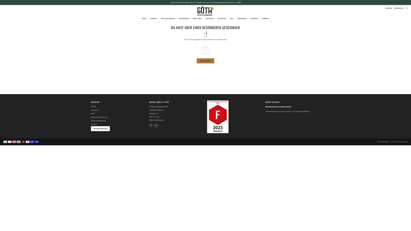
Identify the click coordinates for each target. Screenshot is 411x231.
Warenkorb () (399, 8)
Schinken (153, 18)
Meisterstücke (183, 18)
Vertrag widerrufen (100, 129)
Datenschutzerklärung (99, 117)
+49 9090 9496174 (156, 110)
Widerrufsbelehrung (98, 121)
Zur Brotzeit (222, 18)
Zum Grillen (209, 18)
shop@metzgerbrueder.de (158, 107)
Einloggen (389, 8)
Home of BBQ (197, 18)
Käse (231, 18)
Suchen (93, 107)
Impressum (95, 110)
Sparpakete (265, 18)
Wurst (144, 18)
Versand (94, 124)
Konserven (254, 18)
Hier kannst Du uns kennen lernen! (278, 107)
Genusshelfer (241, 18)
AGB (92, 114)
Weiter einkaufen (205, 61)
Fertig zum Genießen (168, 18)
